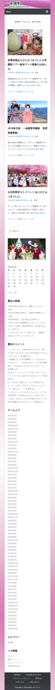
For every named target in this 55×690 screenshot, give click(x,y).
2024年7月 (12, 445)
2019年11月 (13, 540)
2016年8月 (12, 616)
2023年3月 (12, 465)
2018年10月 (13, 570)
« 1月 (10, 293)
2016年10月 (13, 609)
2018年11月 (13, 566)
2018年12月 (13, 563)
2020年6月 (12, 530)
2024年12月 (13, 442)
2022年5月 (12, 481)
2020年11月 (13, 517)
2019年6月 (12, 550)
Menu (8, 12)
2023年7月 (12, 458)
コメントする (28, 91)
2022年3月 (12, 484)
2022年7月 (12, 475)
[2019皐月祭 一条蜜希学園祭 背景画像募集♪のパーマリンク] (27, 112)
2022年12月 (13, 468)
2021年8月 (12, 501)
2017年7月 (12, 589)
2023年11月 (13, 452)
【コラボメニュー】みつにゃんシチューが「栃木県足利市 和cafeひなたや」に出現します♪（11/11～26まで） (27, 395)
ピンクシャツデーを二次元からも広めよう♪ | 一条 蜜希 (27, 375)
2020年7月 (12, 527)
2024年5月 (12, 448)
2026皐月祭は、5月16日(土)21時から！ (24, 319)
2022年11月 (13, 471)
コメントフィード (15, 663)
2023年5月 (12, 462)
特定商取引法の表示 (33, 675)
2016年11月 (13, 606)
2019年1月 (12, 560)
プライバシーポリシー (21, 678)
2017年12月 (13, 576)
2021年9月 (12, 498)
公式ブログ (20, 682)
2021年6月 (12, 507)
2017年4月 (12, 596)
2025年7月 (12, 435)
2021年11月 (13, 494)
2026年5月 (12, 419)
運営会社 (38, 678)
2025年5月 (12, 439)
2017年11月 (13, 579)
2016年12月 (13, 603)
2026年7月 (12, 416)
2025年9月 (12, 432)
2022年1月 (12, 488)
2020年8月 (12, 524)
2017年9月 (12, 583)
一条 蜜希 (13, 3)
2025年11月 (13, 429)
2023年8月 (12, 455)
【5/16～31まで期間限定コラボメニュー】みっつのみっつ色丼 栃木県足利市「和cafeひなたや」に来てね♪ (27, 326)
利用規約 (17, 675)
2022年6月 (12, 478)
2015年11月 (13, 629)
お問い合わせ (34, 682)
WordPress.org (14, 666)
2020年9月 (12, 521)
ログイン (11, 656)
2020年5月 (12, 534)
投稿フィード (13, 659)
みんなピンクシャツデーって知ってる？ (24, 372)
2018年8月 (12, 573)
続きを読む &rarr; (34, 85)
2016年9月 (12, 612)
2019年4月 (12, 557)
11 (26, 277)
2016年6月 (12, 622)
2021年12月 (13, 491)
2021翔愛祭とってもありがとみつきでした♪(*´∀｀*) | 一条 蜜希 (27, 366)
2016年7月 (12, 619)
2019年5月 (12, 553)
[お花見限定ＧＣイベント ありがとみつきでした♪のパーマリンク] (27, 176)
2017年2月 (12, 599)
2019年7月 (12, 547)
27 (37, 283)
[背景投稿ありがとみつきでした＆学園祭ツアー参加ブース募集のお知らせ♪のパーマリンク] (27, 42)
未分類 (19, 91)
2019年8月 (12, 543)
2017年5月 (12, 593)
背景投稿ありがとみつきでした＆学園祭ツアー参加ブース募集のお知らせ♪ (27, 64)
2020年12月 (13, 514)
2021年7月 (12, 504)
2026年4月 (12, 422)
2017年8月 (12, 586)
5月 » (15, 293)
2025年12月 (13, 426)
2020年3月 (12, 537)
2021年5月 (12, 511)
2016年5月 (12, 625)
